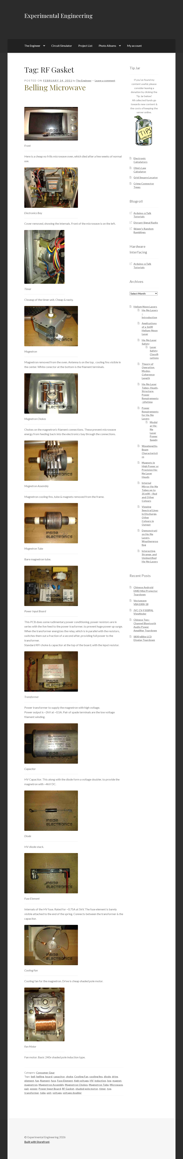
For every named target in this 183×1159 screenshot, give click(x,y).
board (48, 1076)
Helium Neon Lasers (145, 306)
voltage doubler (72, 1092)
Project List (85, 45)
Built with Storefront (37, 1141)
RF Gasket (68, 1088)
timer (102, 1088)
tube (43, 1092)
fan (37, 1080)
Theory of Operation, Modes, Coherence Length (148, 371)
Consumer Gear (45, 1072)
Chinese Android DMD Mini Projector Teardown (145, 591)
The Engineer (32, 45)
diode (107, 1076)
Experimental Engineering (58, 15)
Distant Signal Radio (145, 222)
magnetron (31, 1084)
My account (134, 45)
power (34, 1088)
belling (40, 1076)
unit (49, 1092)
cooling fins (96, 1076)
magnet (117, 1080)
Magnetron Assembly (51, 1084)
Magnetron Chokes (76, 1084)
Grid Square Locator (145, 177)
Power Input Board (50, 1088)
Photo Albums (107, 45)
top (109, 1088)
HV (91, 1080)
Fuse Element (65, 1080)
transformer (31, 1092)
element (29, 1080)
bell (33, 1076)
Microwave (116, 1084)
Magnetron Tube (99, 1084)
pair (26, 1088)
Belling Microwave (55, 87)
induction (100, 1080)
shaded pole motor (86, 1088)
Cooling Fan (81, 1076)
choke (69, 1076)
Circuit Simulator (61, 45)
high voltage (81, 1080)
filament (45, 1080)
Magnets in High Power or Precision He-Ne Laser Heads (150, 469)
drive (115, 1076)
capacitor (59, 1076)
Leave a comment (105, 80)
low (109, 1080)
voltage (57, 1092)
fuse (53, 1080)
